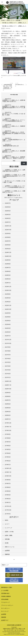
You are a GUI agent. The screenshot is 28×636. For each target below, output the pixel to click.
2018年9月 (8, 480)
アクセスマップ (5, 602)
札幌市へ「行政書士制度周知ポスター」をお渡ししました (13, 139)
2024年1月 (8, 283)
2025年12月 (8, 226)
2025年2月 (8, 248)
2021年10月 (8, 343)
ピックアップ (8, 528)
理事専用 (7, 554)
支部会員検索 (4, 599)
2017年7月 (8, 514)
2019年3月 (8, 457)
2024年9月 (8, 260)
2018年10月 (8, 476)
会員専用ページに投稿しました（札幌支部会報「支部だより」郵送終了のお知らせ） (13, 157)
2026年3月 (8, 214)
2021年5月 (8, 362)
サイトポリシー (5, 608)
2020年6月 (8, 404)
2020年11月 (8, 385)
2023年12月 (8, 286)
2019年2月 (8, 461)
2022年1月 (8, 336)
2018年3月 (8, 495)
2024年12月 (8, 252)
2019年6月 (8, 445)
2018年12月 (8, 468)
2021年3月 (8, 370)
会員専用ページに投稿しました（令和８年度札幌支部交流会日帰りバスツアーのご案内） (13, 107)
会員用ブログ (4, 620)
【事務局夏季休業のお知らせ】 (10, 145)
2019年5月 (8, 449)
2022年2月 (8, 332)
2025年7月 (8, 241)
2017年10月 (8, 510)
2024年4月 (8, 271)
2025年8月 (8, 237)
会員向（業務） (9, 535)
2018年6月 (8, 487)
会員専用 (7, 550)
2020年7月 (8, 400)
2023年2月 (8, 302)
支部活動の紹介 (5, 593)
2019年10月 (8, 430)
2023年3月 (8, 298)
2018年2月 (8, 498)
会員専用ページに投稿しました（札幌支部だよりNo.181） (13, 126)
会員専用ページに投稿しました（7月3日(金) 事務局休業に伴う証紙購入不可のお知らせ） (13, 132)
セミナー (13, 20)
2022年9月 (8, 313)
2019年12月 (8, 423)
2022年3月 (8, 328)
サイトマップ (4, 611)
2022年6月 (8, 320)
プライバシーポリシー (7, 605)
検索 (14, 160)
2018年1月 (8, 502)
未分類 (6, 543)
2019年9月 (8, 434)
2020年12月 (8, 381)
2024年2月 (8, 279)
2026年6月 (8, 207)
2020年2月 (8, 415)
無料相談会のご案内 (6, 587)
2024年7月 (8, 267)
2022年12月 (8, 305)
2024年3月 (8, 275)
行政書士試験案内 (6, 596)
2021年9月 (8, 347)
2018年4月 (8, 491)
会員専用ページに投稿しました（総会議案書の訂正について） (13, 151)
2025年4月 (8, 245)
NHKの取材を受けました (19, 85)
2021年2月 (8, 373)
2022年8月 (8, 317)
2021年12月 (8, 339)
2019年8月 (8, 438)
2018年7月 (8, 483)
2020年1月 (8, 419)
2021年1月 (8, 377)
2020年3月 (8, 411)
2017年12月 (8, 506)
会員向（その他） (9, 531)
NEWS (8, 20)
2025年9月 (8, 233)
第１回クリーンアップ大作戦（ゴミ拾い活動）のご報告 (13, 114)
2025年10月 (8, 229)
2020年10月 (8, 389)
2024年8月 (8, 264)
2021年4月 (8, 366)
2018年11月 (8, 472)
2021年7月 (8, 355)
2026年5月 (8, 211)
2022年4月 (8, 324)
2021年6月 (8, 358)
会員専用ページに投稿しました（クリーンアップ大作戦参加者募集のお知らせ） (13, 120)
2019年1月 (8, 464)
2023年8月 (8, 294)
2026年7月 (8, 203)
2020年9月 (8, 392)
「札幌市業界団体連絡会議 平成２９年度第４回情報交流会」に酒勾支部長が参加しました (7, 87)
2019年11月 (8, 426)
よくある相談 (4, 590)
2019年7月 (8, 442)
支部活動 (18, 20)
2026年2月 (8, 218)
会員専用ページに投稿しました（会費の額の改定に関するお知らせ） (13, 100)
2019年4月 (8, 453)
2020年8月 (8, 396)
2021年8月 (8, 351)
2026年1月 (8, 222)
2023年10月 (8, 290)
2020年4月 (8, 408)
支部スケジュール (9, 547)
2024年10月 (8, 256)
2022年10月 (8, 309)
